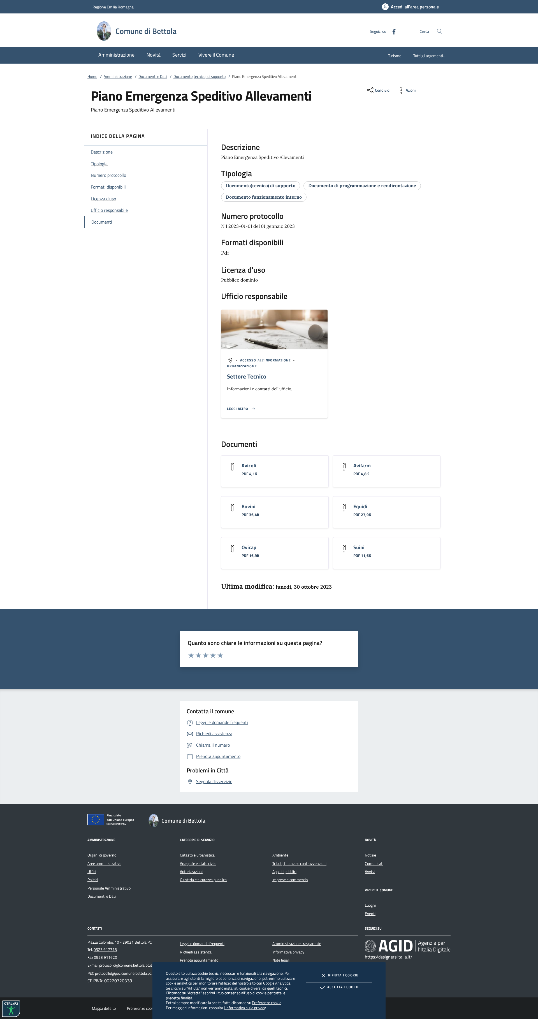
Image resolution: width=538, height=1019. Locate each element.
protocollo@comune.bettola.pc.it (125, 965)
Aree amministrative (104, 863)
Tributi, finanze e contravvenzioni (299, 863)
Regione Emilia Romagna (113, 7)
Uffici (91, 872)
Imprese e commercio (290, 880)
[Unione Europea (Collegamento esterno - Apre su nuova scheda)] (112, 820)
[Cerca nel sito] (439, 31)
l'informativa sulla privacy (245, 1008)
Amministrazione (118, 76)
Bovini (249, 506)
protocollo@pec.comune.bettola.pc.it (124, 973)
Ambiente (280, 855)
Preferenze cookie (266, 1003)
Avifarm (362, 465)
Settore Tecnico (246, 376)
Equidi (360, 506)
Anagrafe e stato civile (198, 863)
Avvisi (370, 872)
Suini (359, 547)
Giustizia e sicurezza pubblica (203, 880)
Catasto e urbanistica (197, 855)
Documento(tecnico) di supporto (199, 76)
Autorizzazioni (191, 872)
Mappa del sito (104, 1008)
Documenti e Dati (152, 76)
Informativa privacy (288, 952)
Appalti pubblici (284, 872)
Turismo (394, 56)
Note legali (280, 960)
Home (92, 76)
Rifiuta (343, 975)
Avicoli (249, 465)
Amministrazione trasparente (296, 944)
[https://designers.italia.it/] (408, 946)
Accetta (343, 987)
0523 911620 (105, 957)
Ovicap (249, 547)
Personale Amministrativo (109, 888)
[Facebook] (391, 31)
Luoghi (370, 905)
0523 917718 (105, 949)
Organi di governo (101, 855)
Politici (92, 880)
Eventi (370, 914)
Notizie (370, 855)
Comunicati (374, 863)
